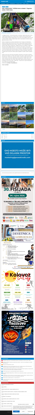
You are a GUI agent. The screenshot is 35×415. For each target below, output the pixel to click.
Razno (27, 3)
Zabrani (23, 411)
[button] (33, 404)
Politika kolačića (20, 413)
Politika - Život (19, 3)
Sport (24, 3)
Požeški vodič (4, 1)
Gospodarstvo (12, 3)
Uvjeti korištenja (24, 413)
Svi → (32, 382)
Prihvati (16, 411)
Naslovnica (3, 3)
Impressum (27, 413)
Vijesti (7, 3)
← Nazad (3, 129)
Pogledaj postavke (30, 411)
